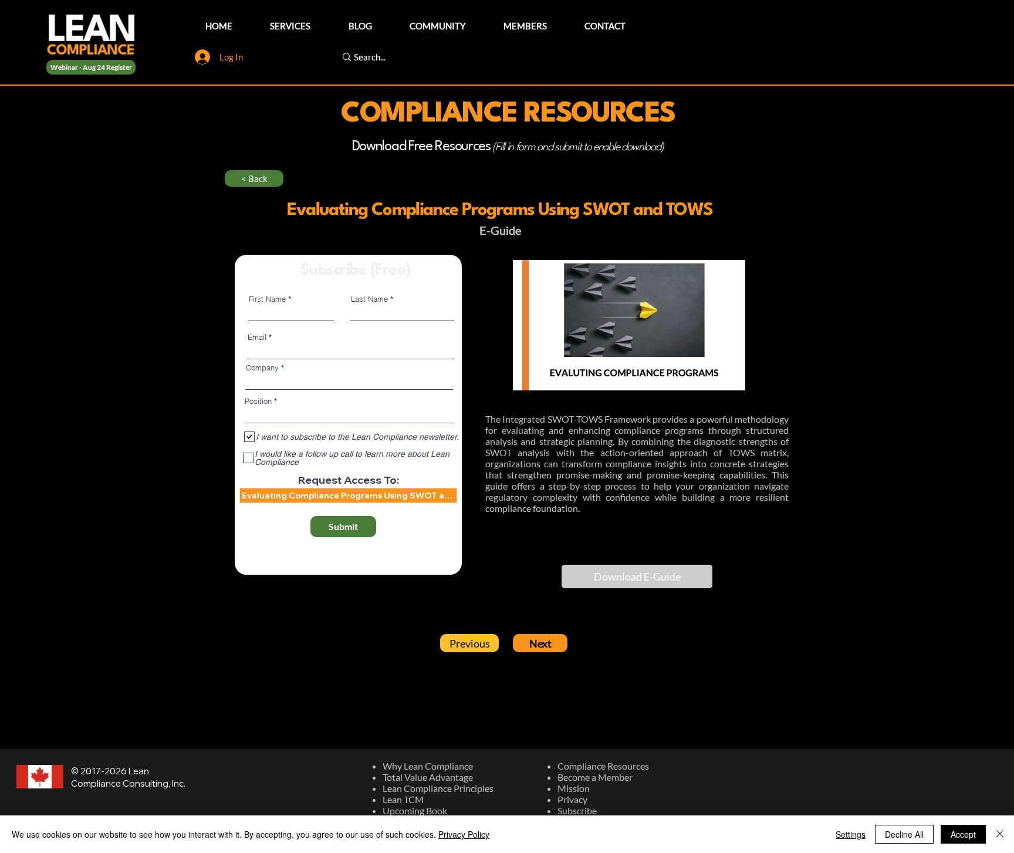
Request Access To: (348, 480)
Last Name (369, 299)
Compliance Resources (603, 765)
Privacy (572, 799)
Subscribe (577, 810)
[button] (637, 576)
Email (257, 337)
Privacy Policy (463, 834)
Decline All (904, 834)
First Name (267, 299)
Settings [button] (851, 834)
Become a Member (595, 777)
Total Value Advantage (428, 777)
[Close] (1000, 834)
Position (258, 401)
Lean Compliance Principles (438, 788)
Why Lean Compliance (428, 765)
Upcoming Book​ (415, 810)
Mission (573, 788)
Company (262, 368)
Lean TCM (403, 799)
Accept (963, 834)
